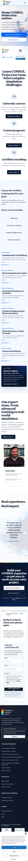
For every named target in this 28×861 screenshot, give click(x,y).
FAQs (13, 599)
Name (5, 658)
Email (6, 665)
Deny (14, 851)
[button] (26, 833)
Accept (14, 847)
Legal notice (13, 859)
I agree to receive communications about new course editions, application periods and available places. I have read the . (14, 679)
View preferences (14, 855)
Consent (7, 673)
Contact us (17, 598)
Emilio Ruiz (10, 470)
